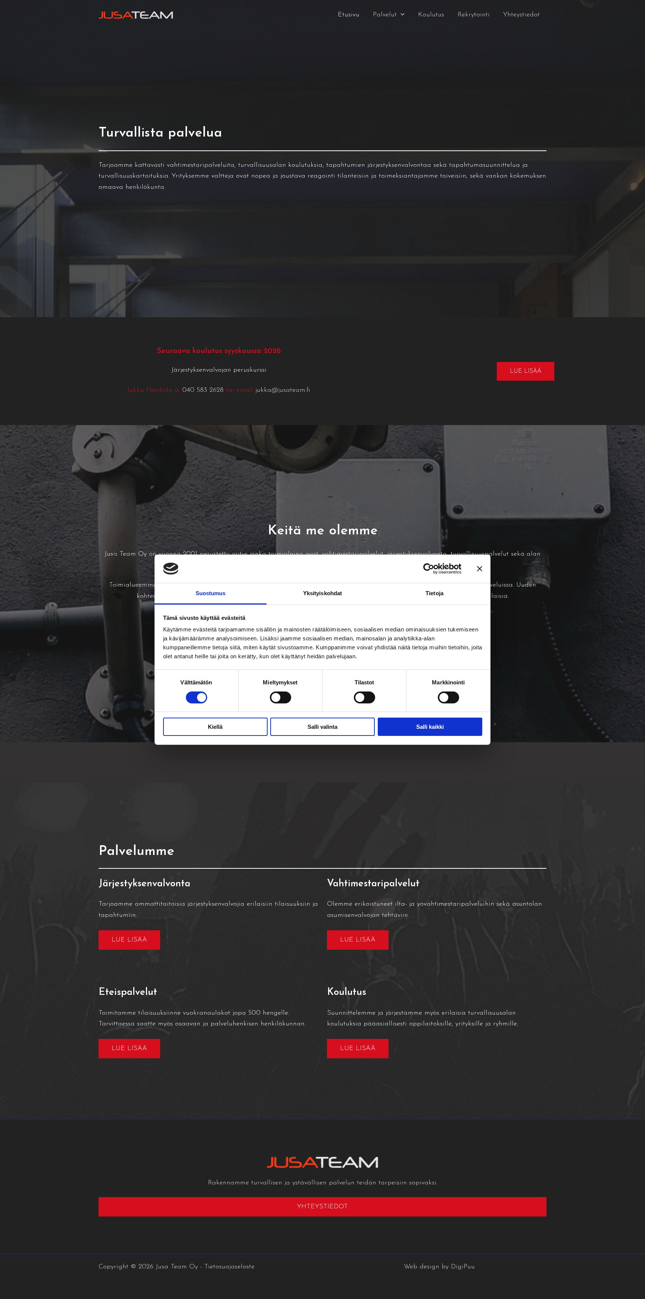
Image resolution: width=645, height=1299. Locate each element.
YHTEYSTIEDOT (322, 1206)
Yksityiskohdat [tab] (322, 593)
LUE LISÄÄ (525, 371)
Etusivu (348, 15)
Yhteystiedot (521, 15)
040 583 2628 (203, 390)
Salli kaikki (430, 727)
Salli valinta (322, 727)
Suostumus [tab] (211, 593)
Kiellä (215, 727)
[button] (401, 15)
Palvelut (385, 15)
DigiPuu (463, 1267)
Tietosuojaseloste (229, 1267)
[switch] (280, 697)
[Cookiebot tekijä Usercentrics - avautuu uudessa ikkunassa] (428, 568)
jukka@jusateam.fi (282, 390)
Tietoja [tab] (434, 593)
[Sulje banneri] (479, 568)
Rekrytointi (474, 15)
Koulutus (431, 15)
